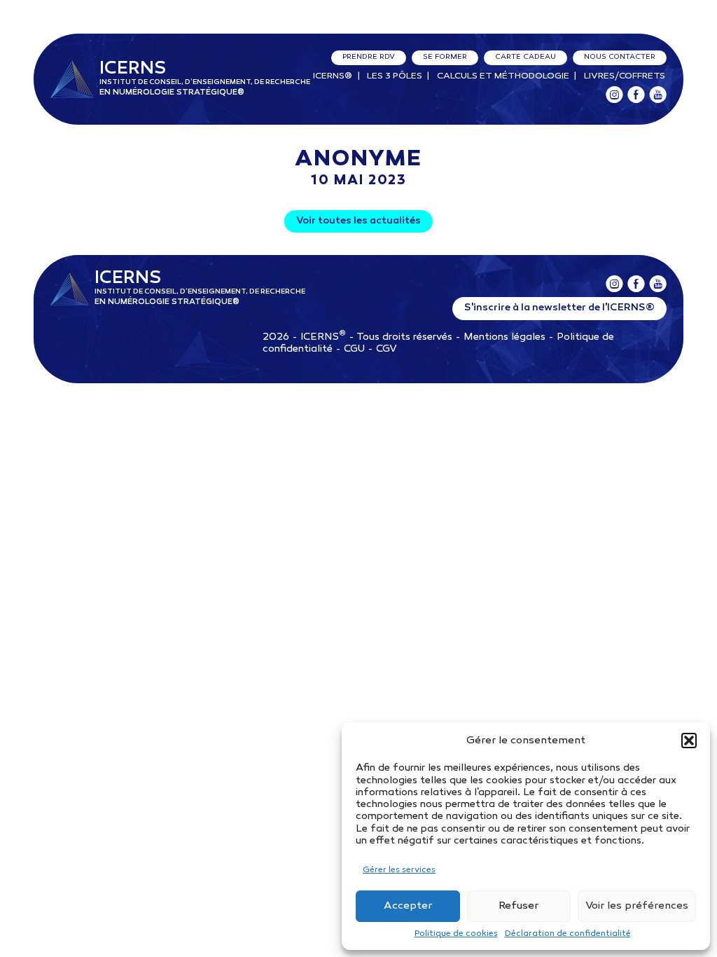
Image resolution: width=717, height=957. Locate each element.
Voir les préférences (636, 906)
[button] (689, 741)
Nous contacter (619, 57)
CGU (354, 349)
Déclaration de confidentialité (568, 934)
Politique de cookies (456, 934)
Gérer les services (399, 870)
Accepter (408, 906)
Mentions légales (504, 337)
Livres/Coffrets (624, 76)
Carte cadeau (525, 57)
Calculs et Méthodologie (503, 76)
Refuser (518, 906)
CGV (386, 349)
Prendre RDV (368, 57)
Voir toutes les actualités (358, 221)
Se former (445, 57)
